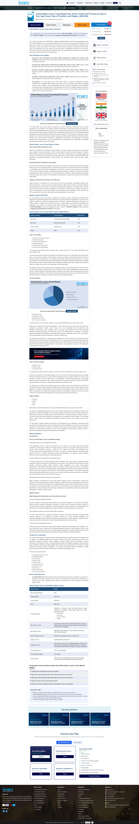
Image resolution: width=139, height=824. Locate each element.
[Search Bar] (120, 2)
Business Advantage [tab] (39, 769)
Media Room (88, 2)
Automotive (81, 794)
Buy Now (101, 38)
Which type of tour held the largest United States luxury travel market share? (51, 677)
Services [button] (72, 2)
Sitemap (60, 807)
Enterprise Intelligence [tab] (64, 769)
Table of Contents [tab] (51, 25)
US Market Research (39, 798)
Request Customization (103, 45)
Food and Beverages (83, 807)
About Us (96, 2)
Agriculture (81, 791)
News (59, 805)
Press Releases (38, 807)
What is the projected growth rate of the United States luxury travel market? (51, 674)
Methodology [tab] (66, 25)
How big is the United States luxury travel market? (44, 671)
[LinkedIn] (4, 811)
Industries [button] (80, 2)
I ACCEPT (88, 822)
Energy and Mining (83, 805)
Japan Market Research (40, 794)
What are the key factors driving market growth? (43, 681)
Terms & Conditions (62, 791)
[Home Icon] (67, 2)
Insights (102, 2)
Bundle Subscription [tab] (64, 742)
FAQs (59, 802)
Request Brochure (101, 57)
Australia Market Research (41, 789)
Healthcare (81, 809)
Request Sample (71, 123)
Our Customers (61, 798)
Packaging (81, 811)
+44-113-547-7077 (111, 800)
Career (59, 789)
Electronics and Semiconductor (86, 802)
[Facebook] (7, 811)
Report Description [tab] (36, 25)
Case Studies (38, 809)
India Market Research (40, 791)
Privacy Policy (77, 822)
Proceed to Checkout (94, 776)
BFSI (80, 796)
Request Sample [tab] (82, 25)
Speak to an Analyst (102, 51)
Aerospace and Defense (84, 789)
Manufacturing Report (40, 802)
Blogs (36, 805)
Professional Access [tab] (63, 752)
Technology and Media (84, 816)
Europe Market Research (40, 796)
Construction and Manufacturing (86, 800)
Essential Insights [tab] (38, 752)
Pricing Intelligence (39, 800)
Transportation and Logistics (85, 818)
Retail (80, 813)
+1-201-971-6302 (111, 794)
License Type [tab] (77, 742)
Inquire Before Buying (102, 64)
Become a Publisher (62, 800)
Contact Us (109, 2)
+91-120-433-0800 (111, 807)
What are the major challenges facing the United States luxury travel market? (51, 684)
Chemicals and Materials (84, 798)
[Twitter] (9, 811)
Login (115, 2)
